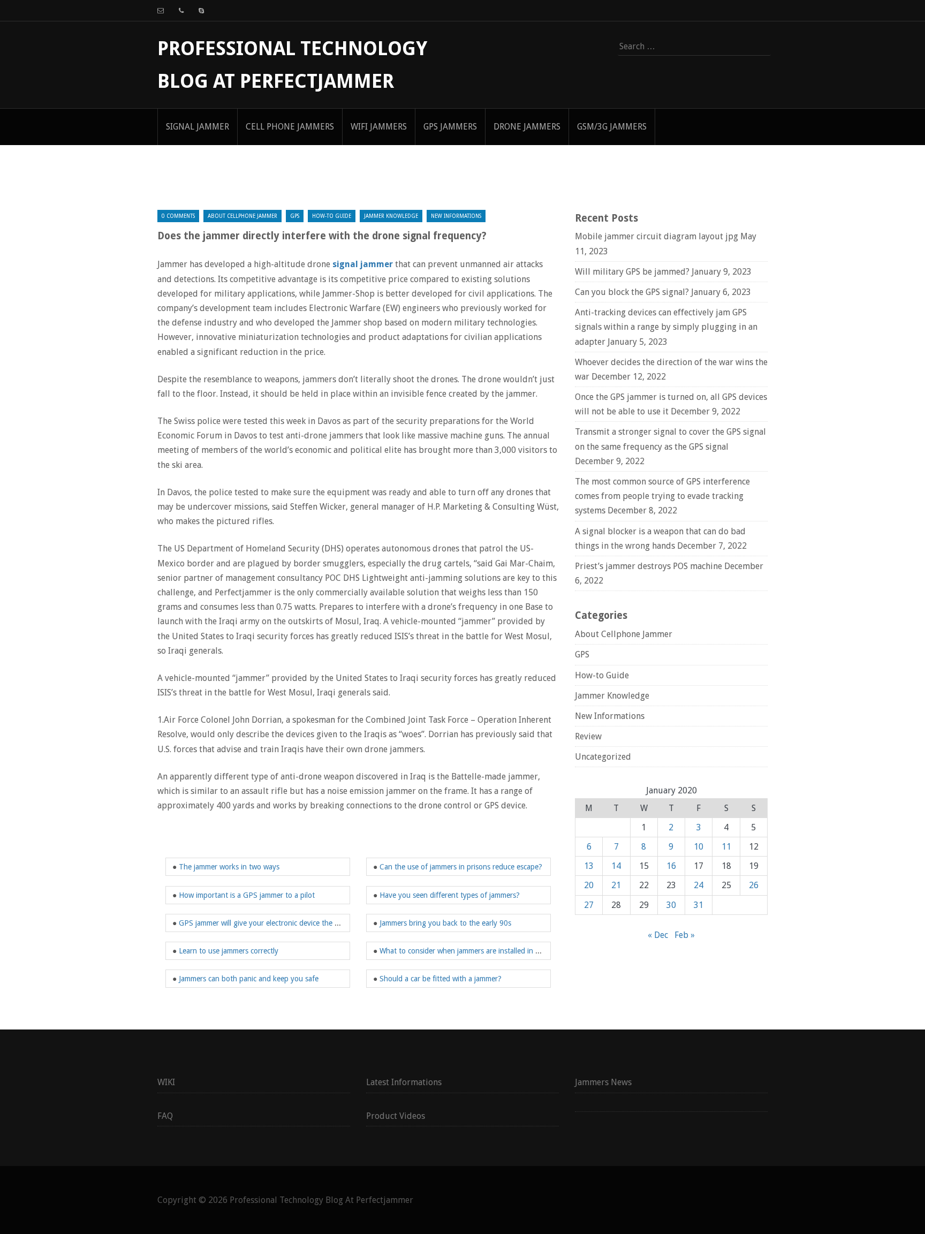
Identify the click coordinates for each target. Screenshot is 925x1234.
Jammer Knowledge (391, 216)
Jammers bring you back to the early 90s (445, 923)
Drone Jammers (527, 127)
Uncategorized (603, 757)
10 (698, 847)
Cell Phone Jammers (290, 127)
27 (589, 905)
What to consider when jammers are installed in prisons (469, 951)
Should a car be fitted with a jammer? (441, 978)
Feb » (684, 935)
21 (616, 885)
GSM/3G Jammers (612, 127)
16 (671, 866)
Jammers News (603, 1082)
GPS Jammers (450, 127)
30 (671, 905)
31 (698, 905)
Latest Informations (404, 1082)
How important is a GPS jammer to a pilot (247, 895)
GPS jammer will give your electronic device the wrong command (284, 923)
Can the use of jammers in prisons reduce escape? (461, 866)
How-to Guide (331, 216)
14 (616, 866)
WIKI (166, 1082)
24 (698, 885)
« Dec (658, 935)
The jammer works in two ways (229, 866)
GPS (294, 216)
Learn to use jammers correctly (228, 951)
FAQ (165, 1116)
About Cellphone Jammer (242, 216)
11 (726, 847)
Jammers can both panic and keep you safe (249, 978)
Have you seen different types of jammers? (450, 895)
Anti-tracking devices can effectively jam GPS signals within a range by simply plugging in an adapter (666, 326)
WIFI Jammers (379, 127)
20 (589, 885)
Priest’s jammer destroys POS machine (648, 566)
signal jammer (197, 127)
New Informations (456, 216)
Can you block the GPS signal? (632, 292)
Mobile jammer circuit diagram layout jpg (656, 236)
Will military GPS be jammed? (632, 272)
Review (588, 736)
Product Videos (395, 1116)
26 (754, 885)
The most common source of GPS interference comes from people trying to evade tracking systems (662, 496)
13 (589, 866)
